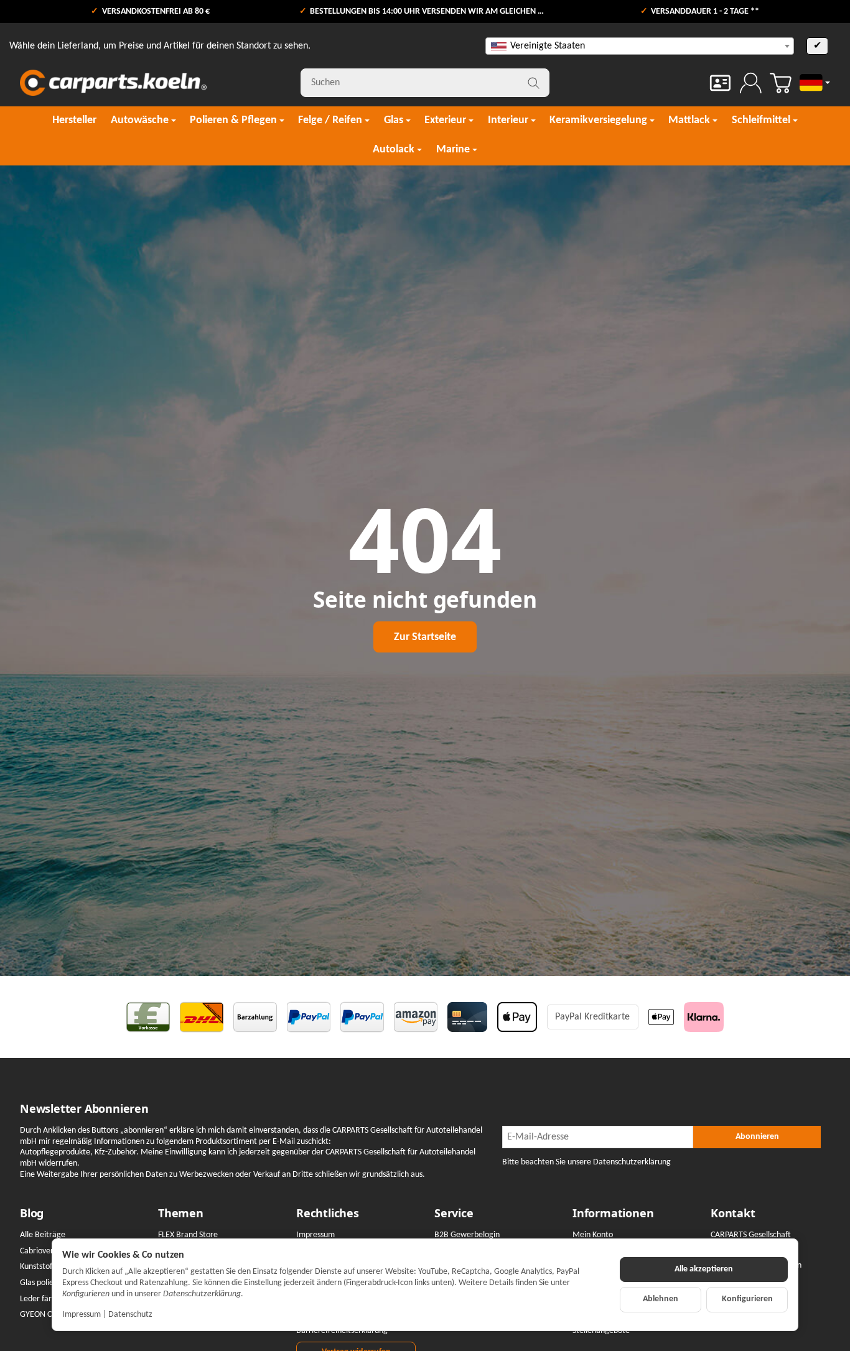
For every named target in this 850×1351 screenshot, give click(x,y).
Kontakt (733, 1213)
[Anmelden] (750, 83)
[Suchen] (533, 82)
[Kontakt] (720, 83)
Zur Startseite (425, 637)
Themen (180, 1213)
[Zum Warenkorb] (780, 83)
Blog (32, 1213)
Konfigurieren (747, 1299)
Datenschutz (130, 1315)
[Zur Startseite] (113, 82)
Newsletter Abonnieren (84, 1109)
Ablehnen (660, 1299)
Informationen (612, 1213)
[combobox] (639, 46)
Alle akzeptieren (704, 1269)
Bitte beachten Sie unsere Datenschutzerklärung (586, 1162)
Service (454, 1213)
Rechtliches (327, 1213)
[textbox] (639, 46)
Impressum (81, 1315)
